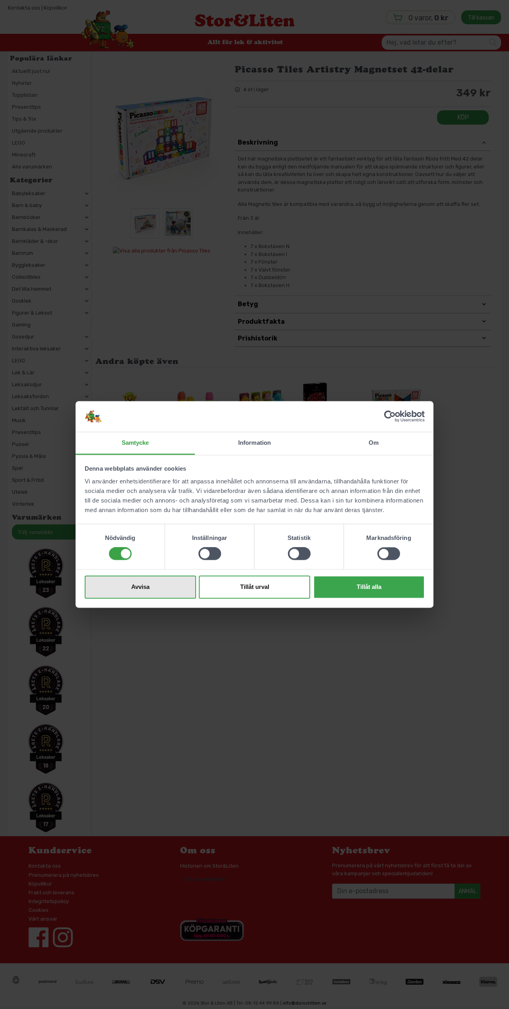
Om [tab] (374, 442)
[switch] (209, 554)
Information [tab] (254, 442)
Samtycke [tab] (135, 442)
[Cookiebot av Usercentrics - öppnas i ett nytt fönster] (390, 416)
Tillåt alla (369, 586)
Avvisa (140, 586)
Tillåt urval (254, 586)
